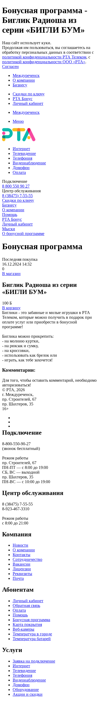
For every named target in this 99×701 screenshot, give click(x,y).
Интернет (21, 148)
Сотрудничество (27, 559)
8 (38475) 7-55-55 (17, 195)
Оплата (19, 172)
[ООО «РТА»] (18, 140)
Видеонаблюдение (29, 163)
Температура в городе (32, 634)
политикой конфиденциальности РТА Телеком (44, 57)
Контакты (21, 554)
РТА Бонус (22, 98)
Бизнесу (20, 85)
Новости (20, 545)
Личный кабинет (28, 103)
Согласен (10, 66)
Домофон (21, 167)
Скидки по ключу (29, 94)
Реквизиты (22, 573)
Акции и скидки (28, 694)
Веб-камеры (23, 629)
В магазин (11, 273)
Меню (18, 121)
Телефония (22, 158)
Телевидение (24, 153)
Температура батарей (32, 638)
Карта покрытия (27, 624)
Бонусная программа (31, 619)
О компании (24, 80)
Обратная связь (26, 605)
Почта (18, 578)
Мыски (8, 229)
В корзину (11, 308)
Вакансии (21, 564)
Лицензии (22, 569)
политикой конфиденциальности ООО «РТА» (43, 62)
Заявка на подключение (34, 661)
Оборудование (26, 689)
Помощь (9, 214)
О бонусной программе (23, 233)
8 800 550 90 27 (16, 186)
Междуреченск (26, 75)
